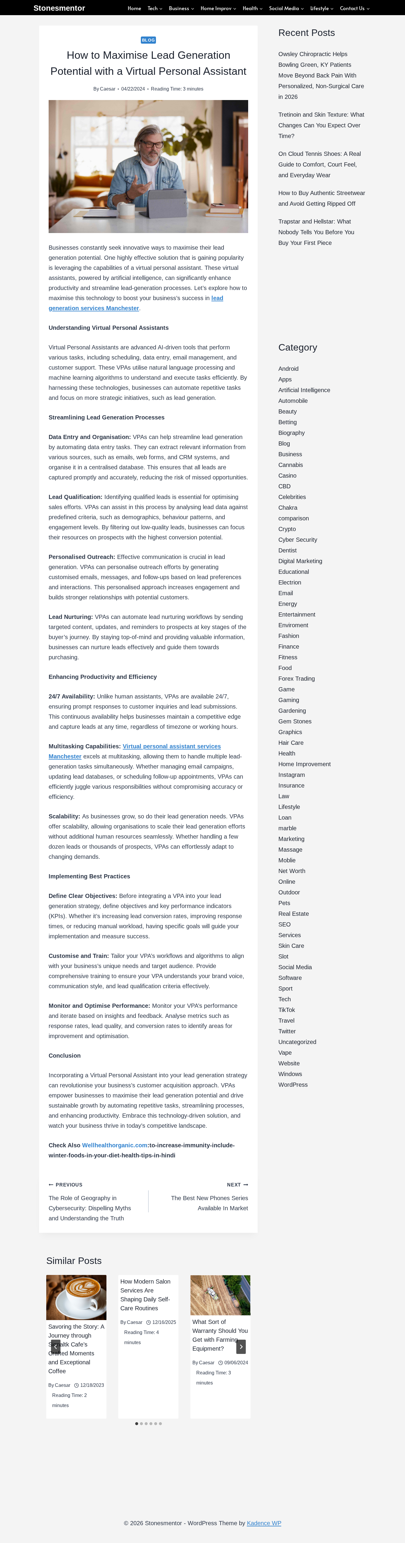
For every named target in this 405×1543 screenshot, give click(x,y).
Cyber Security (297, 539)
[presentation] (76, 1297)
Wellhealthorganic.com (114, 1145)
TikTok (286, 1010)
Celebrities (292, 497)
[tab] (136, 1423)
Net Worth (291, 871)
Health (286, 753)
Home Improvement (304, 764)
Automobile (293, 400)
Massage (290, 849)
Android (288, 368)
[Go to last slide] (55, 1347)
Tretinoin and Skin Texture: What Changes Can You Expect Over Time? (321, 125)
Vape (285, 1052)
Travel (286, 1020)
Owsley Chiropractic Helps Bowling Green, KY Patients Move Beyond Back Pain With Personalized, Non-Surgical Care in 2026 (321, 75)
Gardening (292, 710)
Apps (285, 379)
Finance (288, 646)
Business (290, 454)
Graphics (290, 732)
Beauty (287, 411)
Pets (284, 903)
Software (290, 978)
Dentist (287, 550)
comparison (293, 518)
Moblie (287, 860)
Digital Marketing (300, 561)
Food (285, 668)
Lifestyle (289, 807)
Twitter (287, 1031)
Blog (148, 40)
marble (287, 828)
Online (286, 881)
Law (283, 796)
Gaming (288, 700)
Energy (287, 604)
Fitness (287, 657)
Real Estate (293, 913)
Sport (285, 988)
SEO (284, 924)
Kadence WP (264, 1523)
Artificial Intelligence (304, 390)
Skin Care (291, 945)
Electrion (289, 582)
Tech (284, 999)
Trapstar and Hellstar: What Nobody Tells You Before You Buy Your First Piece (316, 232)
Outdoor (289, 892)
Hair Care (291, 742)
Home (134, 8)
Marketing (291, 839)
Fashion (288, 636)
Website (289, 1063)
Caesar (107, 88)
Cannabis (290, 465)
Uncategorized (297, 1042)
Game (286, 689)
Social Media (295, 967)
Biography (291, 433)
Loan (284, 817)
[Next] (241, 1347)
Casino (287, 475)
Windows (290, 1074)
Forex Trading (296, 678)
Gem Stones (295, 721)
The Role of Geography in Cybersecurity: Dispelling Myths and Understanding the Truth (90, 1202)
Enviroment (293, 625)
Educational (293, 571)
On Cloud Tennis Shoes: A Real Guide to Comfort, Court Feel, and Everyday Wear (319, 164)
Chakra (287, 507)
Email (285, 593)
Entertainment (296, 614)
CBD (284, 486)
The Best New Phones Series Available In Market (209, 1196)
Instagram (291, 775)
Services (289, 935)
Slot (283, 956)
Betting (287, 422)
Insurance (291, 785)
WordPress (293, 1084)
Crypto (287, 529)
